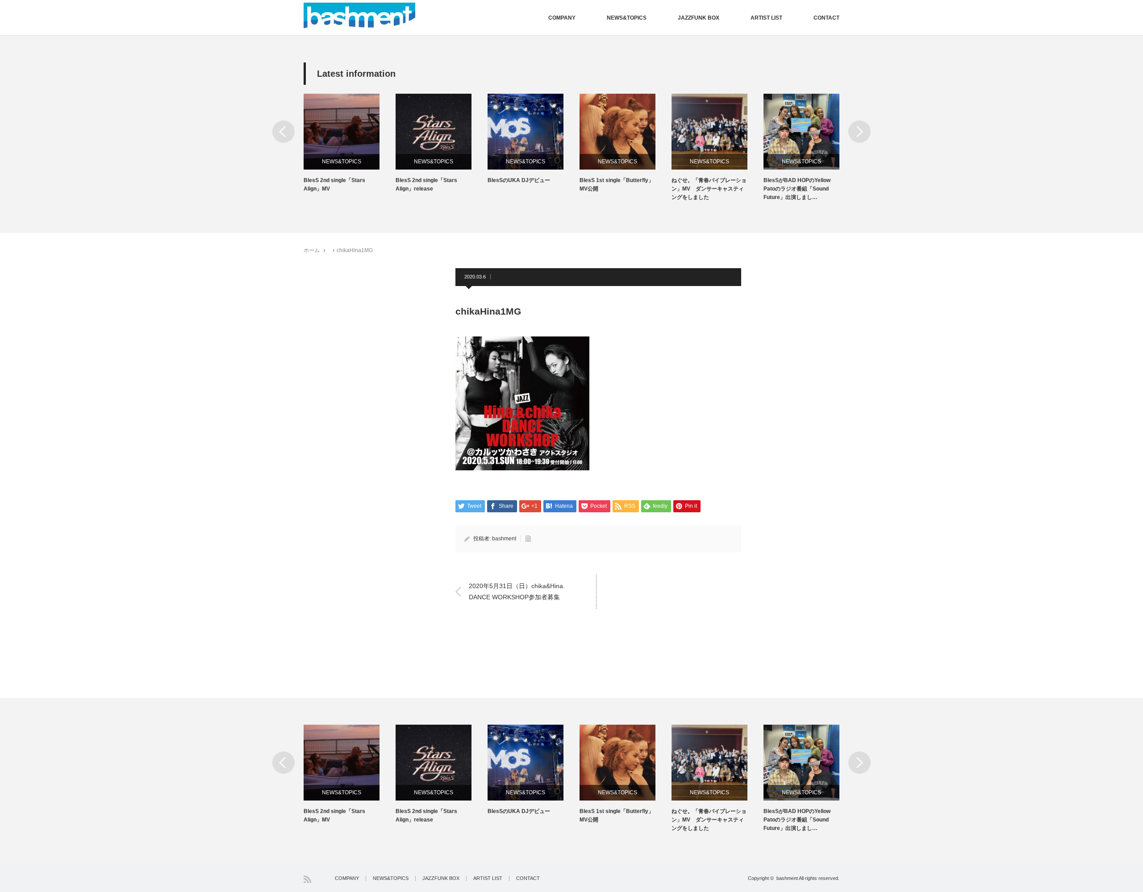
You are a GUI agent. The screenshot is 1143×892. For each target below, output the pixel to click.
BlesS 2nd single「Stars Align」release (426, 184)
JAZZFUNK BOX (698, 18)
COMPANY (562, 18)
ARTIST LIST (766, 18)
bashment (504, 538)
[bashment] (359, 15)
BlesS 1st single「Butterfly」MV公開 (617, 184)
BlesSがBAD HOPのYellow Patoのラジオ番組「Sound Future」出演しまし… (796, 188)
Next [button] (859, 131)
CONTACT (826, 18)
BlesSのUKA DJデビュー (519, 180)
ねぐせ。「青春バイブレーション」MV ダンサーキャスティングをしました (709, 188)
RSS (307, 879)
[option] (350, 143)
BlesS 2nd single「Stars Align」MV (334, 184)
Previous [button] (283, 131)
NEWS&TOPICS (627, 18)
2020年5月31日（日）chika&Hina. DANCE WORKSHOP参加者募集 (517, 591)
